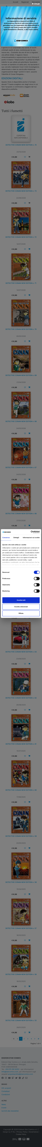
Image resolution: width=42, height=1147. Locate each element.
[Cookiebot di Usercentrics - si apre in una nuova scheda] (31, 532)
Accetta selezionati (21, 607)
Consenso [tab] (6, 537)
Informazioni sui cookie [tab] (31, 537)
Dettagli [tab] (16, 537)
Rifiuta (21, 613)
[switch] (37, 578)
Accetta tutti (21, 600)
